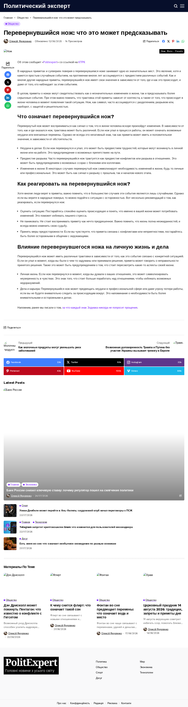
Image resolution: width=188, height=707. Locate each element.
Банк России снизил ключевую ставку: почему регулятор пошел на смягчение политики (69, 490)
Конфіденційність (80, 703)
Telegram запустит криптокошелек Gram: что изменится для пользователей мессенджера (76, 527)
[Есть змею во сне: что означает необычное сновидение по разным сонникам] (10, 543)
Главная (8, 17)
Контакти (126, 703)
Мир (142, 661)
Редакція (99, 703)
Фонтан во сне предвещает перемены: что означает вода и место (115, 611)
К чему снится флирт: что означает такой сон (70, 607)
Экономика (146, 667)
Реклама (112, 703)
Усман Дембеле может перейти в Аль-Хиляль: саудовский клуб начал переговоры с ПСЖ (75, 510)
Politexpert (50, 62)
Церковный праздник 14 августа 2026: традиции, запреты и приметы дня (162, 609)
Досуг (99, 677)
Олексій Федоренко (20, 41)
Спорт (99, 672)
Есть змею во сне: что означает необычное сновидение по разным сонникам (67, 543)
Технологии (146, 672)
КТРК (81, 62)
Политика (101, 661)
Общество (22, 17)
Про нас (61, 703)
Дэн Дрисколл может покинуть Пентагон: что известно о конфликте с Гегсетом (23, 611)
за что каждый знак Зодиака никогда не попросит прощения (99, 307)
